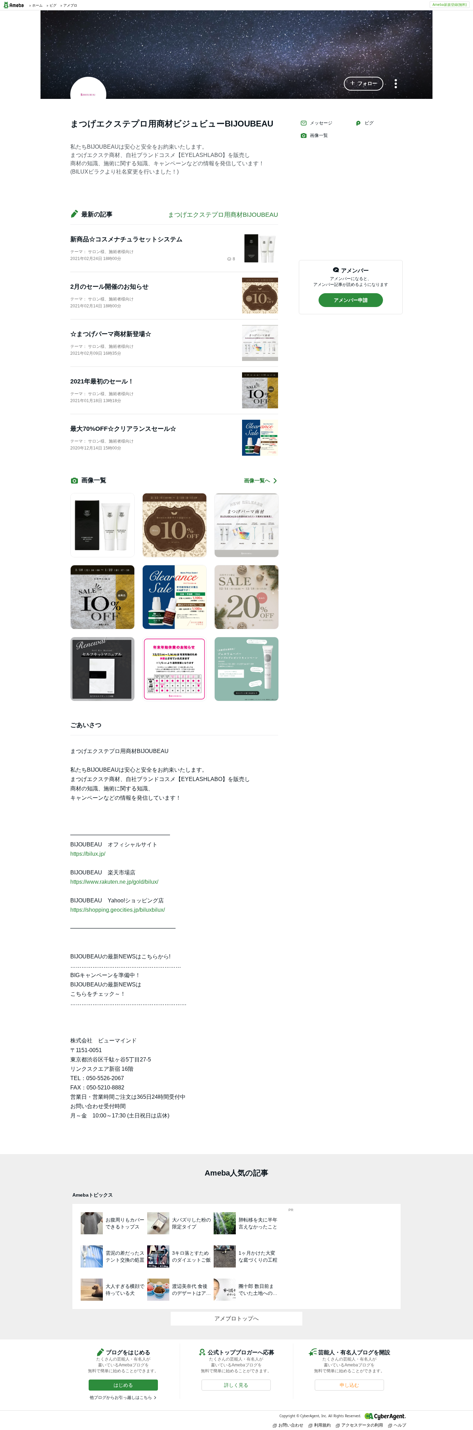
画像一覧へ (257, 480)
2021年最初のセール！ (102, 381)
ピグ (369, 123)
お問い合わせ (290, 1425)
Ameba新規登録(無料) (449, 4)
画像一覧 (319, 135)
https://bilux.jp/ (87, 854)
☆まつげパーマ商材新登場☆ (110, 334)
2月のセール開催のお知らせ (109, 286)
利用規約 (322, 1425)
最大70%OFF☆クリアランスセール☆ (123, 428)
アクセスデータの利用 (362, 1425)
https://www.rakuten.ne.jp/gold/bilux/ (114, 882)
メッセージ (321, 123)
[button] (363, 84)
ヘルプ (400, 1425)
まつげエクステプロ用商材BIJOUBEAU (223, 214)
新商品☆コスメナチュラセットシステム (126, 239)
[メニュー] (396, 84)
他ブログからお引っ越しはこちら (121, 1397)
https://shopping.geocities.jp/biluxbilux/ (117, 910)
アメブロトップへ (236, 1318)
